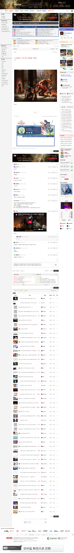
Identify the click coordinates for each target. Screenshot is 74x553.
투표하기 (66, 179)
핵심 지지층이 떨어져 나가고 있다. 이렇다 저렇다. (29, 302)
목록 (53, 52)
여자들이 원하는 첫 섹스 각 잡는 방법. (27, 324)
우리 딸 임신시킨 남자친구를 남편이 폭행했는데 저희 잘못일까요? (32, 359)
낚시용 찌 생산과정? (24, 363)
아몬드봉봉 (44, 398)
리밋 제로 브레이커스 (5, 80)
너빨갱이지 (44, 333)
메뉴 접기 (50, 136)
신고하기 (47, 116)
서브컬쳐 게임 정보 (5, 73)
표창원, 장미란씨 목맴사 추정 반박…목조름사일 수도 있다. (31, 315)
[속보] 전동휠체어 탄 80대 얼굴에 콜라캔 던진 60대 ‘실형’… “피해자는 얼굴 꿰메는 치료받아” (37, 446)
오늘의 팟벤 (3, 51)
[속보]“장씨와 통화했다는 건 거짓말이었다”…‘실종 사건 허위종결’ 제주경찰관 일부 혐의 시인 (37, 350)
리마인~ (22, 420)
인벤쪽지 (27, 133)
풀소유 (44, 320)
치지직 (3, 63)
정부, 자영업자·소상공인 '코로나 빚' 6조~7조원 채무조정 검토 (31, 389)
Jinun (43, 302)
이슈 (18, 293)
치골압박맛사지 (24, 433)
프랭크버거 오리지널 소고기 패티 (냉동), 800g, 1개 (66, 143)
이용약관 (26, 534)
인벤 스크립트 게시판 (5, 29)
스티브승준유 (45, 494)
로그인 (68, 10)
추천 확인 (55, 116)
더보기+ (34, 274)
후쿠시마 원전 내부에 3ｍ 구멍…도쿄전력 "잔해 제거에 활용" (31, 437)
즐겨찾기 (26, 290)
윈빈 (43, 376)
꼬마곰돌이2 (45, 476)
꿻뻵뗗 (44, 298)
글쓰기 (56, 287)
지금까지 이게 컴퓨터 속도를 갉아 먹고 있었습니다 (30, 450)
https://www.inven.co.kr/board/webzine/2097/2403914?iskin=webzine (26, 148)
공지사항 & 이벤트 (4, 22)
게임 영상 (3, 71)
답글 (57, 175)
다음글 (17, 270)
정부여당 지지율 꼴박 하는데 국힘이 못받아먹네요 (29, 498)
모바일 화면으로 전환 (37, 548)
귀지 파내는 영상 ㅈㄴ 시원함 (26, 476)
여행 (2, 68)
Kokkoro (15, 48)
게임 (39, 293)
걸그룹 (3, 66)
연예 (23, 293)
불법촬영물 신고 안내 (45, 534)
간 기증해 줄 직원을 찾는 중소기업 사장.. (28, 311)
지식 (42, 293)
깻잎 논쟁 (23, 328)
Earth (43, 350)
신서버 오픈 (30, 7)
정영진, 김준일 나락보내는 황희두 (27, 502)
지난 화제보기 (49, 26)
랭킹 (30, 136)
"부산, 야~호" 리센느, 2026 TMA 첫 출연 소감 (29, 481)
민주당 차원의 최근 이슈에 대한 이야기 (28, 463)
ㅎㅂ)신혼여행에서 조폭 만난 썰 (26, 398)
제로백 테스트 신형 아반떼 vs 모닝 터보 (28, 402)
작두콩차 (44, 389)
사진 (46, 293)
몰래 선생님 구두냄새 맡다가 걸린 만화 (28, 494)
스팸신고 (51, 116)
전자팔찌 (44, 307)
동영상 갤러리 (4, 24)
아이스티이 (44, 420)
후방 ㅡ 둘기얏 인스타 (25, 385)
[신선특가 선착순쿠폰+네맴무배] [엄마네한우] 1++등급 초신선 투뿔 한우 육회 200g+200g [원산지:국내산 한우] (66, 137)
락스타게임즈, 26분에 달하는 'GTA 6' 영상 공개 (29, 415)
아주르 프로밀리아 (5, 82)
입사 (43, 489)
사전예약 (40, 7)
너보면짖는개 (45, 463)
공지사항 (56, 534)
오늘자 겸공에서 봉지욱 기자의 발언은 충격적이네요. (30, 407)
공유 (42, 116)
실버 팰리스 (3, 78)
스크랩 (45, 116)
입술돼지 (44, 385)
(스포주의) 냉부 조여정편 (25, 376)
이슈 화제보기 (55, 26)
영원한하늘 (44, 394)
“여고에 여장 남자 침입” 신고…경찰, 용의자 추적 (29, 459)
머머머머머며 (45, 502)
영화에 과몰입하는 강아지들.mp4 (27, 468)
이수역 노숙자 (23, 411)
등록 (55, 264)
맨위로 (51, 270)
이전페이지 (47, 270)
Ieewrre (44, 498)
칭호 (35, 136)
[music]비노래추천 (24, 507)
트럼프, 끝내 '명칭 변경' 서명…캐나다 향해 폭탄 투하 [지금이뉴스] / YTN (33, 394)
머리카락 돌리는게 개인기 (25, 333)
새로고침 (57, 164)
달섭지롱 (44, 411)
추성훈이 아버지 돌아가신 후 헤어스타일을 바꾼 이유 (30, 485)
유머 (28, 293)
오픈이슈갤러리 (56, 46)
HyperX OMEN (4, 75)
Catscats (44, 507)
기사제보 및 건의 (4, 26)
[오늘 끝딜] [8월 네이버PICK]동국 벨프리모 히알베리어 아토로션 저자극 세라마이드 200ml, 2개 (66, 145)
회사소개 (17, 534)
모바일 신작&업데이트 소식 (6, 31)
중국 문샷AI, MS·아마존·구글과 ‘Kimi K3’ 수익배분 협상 (30, 381)
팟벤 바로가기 (4, 61)
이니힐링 (29, 133)
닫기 (21, 546)
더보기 (31, 133)
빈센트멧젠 (44, 337)
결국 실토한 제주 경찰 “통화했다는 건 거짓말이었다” (30, 372)
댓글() (55, 52)
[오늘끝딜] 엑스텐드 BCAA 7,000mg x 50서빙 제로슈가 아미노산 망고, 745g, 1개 (66, 141)
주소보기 (14, 46)
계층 (49, 293)
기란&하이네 (36, 7)
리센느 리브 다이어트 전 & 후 (26, 511)
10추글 (21, 290)
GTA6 (2, 85)
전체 (14, 293)
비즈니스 (21, 534)
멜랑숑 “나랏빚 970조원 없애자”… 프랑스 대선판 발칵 (30, 337)
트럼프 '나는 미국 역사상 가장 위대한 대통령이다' (29, 424)
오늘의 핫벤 (3, 49)
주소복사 (14, 148)
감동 (53, 293)
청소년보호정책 (38, 534)
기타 (56, 293)
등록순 (18, 164)
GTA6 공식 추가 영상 (25, 320)
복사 (18, 46)
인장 (19, 136)
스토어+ (71, 42)
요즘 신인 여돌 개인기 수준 (26, 346)
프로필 (25, 136)
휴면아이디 (44, 328)
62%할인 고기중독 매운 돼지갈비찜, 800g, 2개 (66, 139)
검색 (45, 522)
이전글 (22, 270)
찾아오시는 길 (51, 534)
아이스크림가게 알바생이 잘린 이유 (27, 298)
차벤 (2, 64)
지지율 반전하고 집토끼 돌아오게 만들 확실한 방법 (30, 472)
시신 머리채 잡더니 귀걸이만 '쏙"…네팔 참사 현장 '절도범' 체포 (32, 489)
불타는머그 (44, 472)
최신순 (21, 164)
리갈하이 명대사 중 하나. (25, 307)
